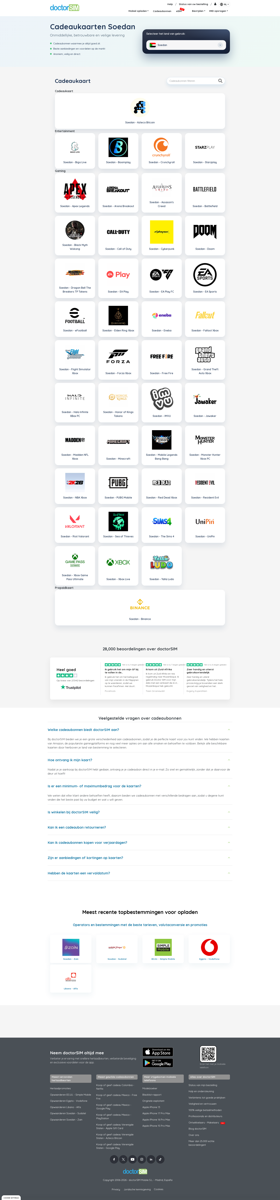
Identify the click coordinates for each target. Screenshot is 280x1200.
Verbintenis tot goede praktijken (207, 1097)
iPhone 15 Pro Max (156, 1125)
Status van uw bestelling (193, 4)
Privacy (116, 1189)
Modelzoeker (149, 1088)
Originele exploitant (153, 1100)
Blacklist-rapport (151, 1094)
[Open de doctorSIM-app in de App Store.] (157, 1051)
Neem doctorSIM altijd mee (77, 1052)
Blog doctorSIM (197, 1128)
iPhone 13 (151, 1107)
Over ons (194, 1135)
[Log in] (215, 4)
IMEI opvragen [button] (217, 10)
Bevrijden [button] (197, 10)
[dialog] (11, 1197)
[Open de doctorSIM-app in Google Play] (157, 1062)
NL (225, 4)
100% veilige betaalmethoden (205, 1110)
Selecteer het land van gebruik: (165, 33)
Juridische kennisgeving (137, 1189)
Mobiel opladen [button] (137, 10)
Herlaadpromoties (60, 1088)
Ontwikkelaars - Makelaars (206, 1122)
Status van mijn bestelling (203, 1085)
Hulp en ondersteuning (201, 1091)
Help (170, 4)
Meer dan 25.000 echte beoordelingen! (201, 1143)
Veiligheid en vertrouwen (202, 1103)
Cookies (158, 1189)
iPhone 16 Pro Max (156, 1119)
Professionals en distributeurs (205, 1116)
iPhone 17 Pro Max (156, 1113)
